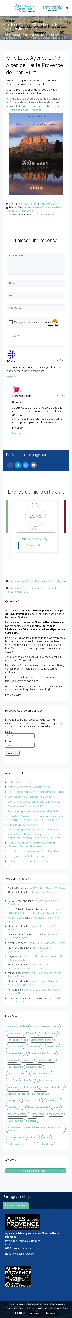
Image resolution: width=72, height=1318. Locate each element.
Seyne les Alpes (15, 1120)
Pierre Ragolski (14, 1107)
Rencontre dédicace (17, 1114)
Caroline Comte (15, 1046)
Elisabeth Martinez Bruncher (42, 1053)
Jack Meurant (14, 1066)
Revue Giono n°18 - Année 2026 (25, 806)
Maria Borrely (29, 1087)
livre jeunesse (45, 1080)
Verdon (22, 1137)
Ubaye (10, 1137)
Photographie (26, 210)
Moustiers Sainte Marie (52, 1087)
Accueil (7, 34)
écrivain (34, 1137)
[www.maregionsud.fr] (36, 1279)
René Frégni (38, 1114)
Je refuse (34, 1313)
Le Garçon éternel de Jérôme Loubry (27, 856)
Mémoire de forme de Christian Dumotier (30, 787)
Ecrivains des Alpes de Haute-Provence (36, 34)
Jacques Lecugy (34, 1066)
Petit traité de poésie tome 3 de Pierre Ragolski (33, 829)
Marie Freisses (16, 917)
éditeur (58, 207)
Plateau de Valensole (37, 1107)
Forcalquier (27, 1060)
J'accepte (50, 1313)
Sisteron (32, 1120)
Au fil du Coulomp (48, 1033)
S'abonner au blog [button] (16, 1205)
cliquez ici (20, 1313)
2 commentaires (45, 214)
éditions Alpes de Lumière (20, 1144)
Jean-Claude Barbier (41, 1073)
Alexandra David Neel (18, 1026)
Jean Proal (29, 1080)
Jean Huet (11, 210)
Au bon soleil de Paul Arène (22, 824)
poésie (56, 1107)
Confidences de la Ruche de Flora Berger (30, 796)
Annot (31, 1033)
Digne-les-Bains (15, 1053)
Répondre (11, 376)
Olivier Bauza (40, 1094)
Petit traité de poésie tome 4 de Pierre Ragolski (33, 811)
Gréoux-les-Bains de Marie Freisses (46, 887)
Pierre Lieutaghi (33, 1100)
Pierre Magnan (53, 1100)
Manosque (12, 1087)
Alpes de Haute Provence (39, 207)
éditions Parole (45, 1144)
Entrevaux (12, 1060)
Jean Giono (13, 1080)
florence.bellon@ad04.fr (22, 1253)
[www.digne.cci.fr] (36, 1284)
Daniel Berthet (52, 1046)
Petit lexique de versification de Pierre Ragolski (33, 851)
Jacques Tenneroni (16, 1073)
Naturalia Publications (18, 1094)
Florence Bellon (27, 203)
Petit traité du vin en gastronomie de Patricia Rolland (36, 791)
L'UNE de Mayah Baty (33, 539)
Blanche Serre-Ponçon (42, 1039)
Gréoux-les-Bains (46, 1060)
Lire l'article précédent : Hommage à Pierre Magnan (37, 581)
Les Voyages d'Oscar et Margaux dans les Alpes (34, 801)
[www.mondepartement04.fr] (36, 1271)
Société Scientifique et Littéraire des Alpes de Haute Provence (33, 1129)
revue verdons (56, 1114)
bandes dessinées (16, 1039)
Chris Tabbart (34, 1046)
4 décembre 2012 (49, 203)
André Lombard (15, 1033)
